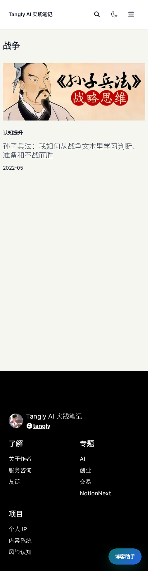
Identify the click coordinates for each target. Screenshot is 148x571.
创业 (85, 470)
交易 (85, 481)
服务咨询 (20, 470)
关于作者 (20, 458)
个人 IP (18, 529)
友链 (14, 481)
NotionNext (95, 493)
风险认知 (20, 552)
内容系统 (20, 540)
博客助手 (125, 556)
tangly (41, 425)
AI (82, 458)
